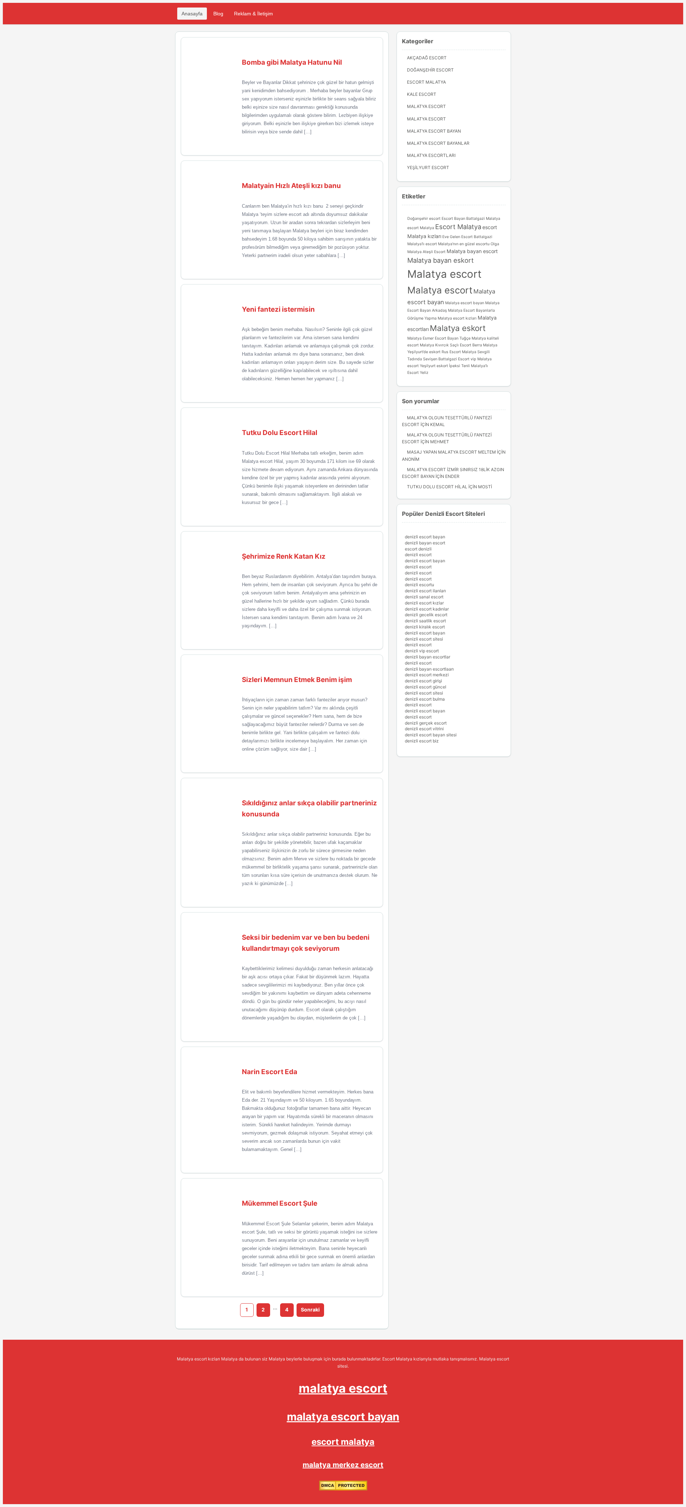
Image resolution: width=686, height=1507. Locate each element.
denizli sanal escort (424, 596)
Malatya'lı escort (422, 244)
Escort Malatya (426, 82)
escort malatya (343, 1442)
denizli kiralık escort (425, 626)
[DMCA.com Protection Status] (343, 1489)
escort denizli (418, 549)
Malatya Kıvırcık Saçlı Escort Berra (451, 345)
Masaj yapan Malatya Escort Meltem (451, 452)
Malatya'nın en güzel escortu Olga (468, 244)
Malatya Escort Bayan (434, 131)
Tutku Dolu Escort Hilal (437, 486)
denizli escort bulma (425, 699)
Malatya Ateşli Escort (426, 251)
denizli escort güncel (425, 687)
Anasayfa (192, 13)
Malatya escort (444, 274)
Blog (218, 13)
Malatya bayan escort (472, 251)
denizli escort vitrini (424, 728)
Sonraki (310, 1309)
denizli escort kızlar (424, 603)
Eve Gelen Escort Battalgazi (467, 236)
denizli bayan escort (425, 542)
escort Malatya (420, 228)
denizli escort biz (422, 740)
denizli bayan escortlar (427, 656)
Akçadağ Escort (427, 57)
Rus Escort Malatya (459, 352)
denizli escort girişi (423, 680)
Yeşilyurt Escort (428, 167)
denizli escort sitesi (424, 639)
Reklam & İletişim (253, 13)
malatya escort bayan (343, 1416)
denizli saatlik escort (425, 620)
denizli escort (418, 554)
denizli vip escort (422, 650)
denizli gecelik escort (426, 614)
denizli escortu (419, 584)
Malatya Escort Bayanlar (438, 143)
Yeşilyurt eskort (434, 366)
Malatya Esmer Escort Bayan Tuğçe (439, 338)
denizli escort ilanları (425, 590)
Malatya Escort (426, 106)
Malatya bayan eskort (440, 260)
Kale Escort (421, 94)
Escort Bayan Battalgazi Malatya (471, 218)
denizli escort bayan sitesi (431, 734)
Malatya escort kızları (457, 318)
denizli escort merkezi (427, 674)
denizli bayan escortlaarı (429, 669)
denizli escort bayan (425, 536)
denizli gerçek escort (426, 723)
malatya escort (343, 1388)
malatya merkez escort (343, 1465)
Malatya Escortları (431, 155)
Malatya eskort (458, 328)
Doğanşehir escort (424, 218)
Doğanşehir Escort (430, 70)
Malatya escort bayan (464, 303)
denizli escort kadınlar (427, 609)
